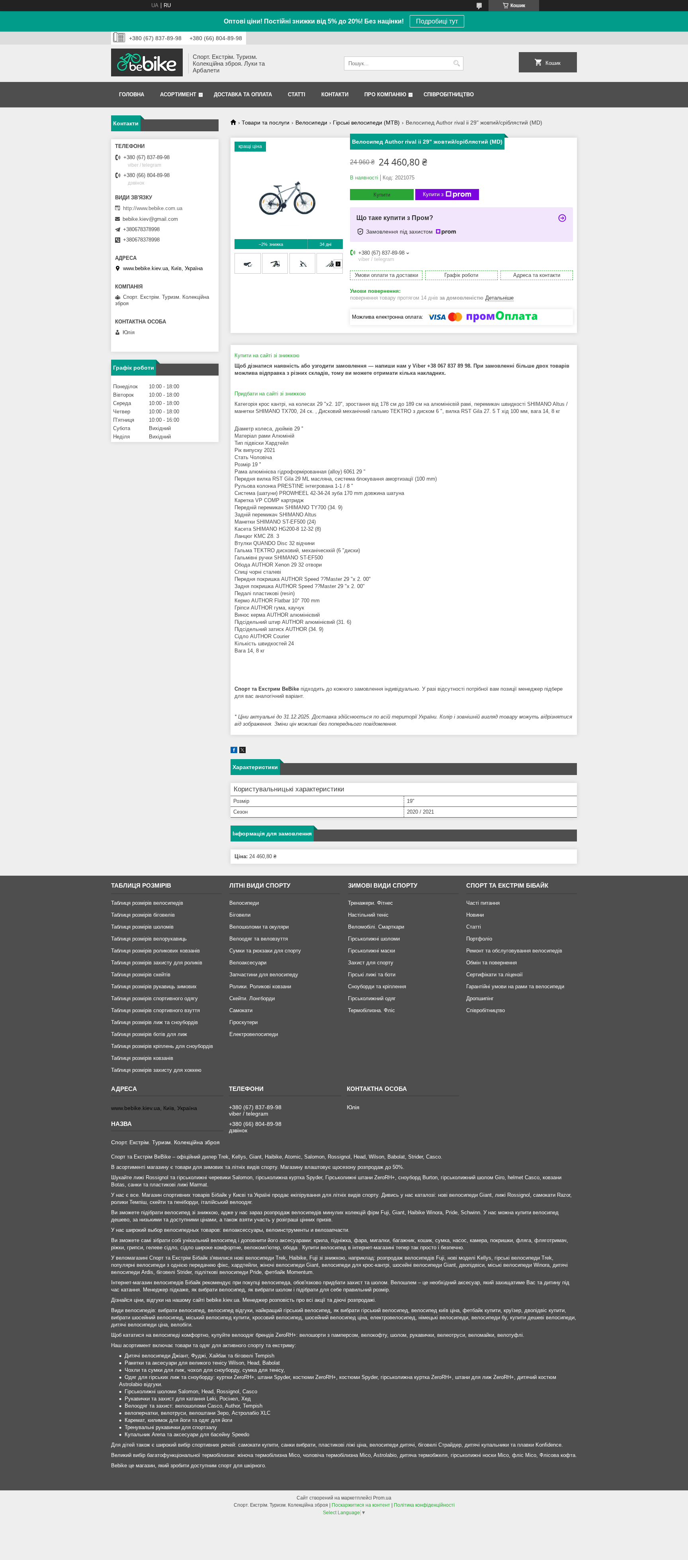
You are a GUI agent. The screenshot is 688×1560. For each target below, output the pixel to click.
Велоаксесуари (247, 963)
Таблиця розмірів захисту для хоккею (156, 1070)
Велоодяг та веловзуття (258, 939)
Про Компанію (385, 94)
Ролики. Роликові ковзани (260, 986)
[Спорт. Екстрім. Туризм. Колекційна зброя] (147, 63)
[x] (242, 751)
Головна (131, 94)
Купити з (433, 194)
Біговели (239, 915)
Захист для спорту (370, 963)
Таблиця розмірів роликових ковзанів (155, 951)
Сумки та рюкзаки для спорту (265, 951)
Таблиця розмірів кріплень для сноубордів (162, 1046)
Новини (475, 915)
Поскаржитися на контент (361, 1505)
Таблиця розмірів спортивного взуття (155, 1010)
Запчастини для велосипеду (263, 975)
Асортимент (178, 94)
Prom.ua (382, 1498)
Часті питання (483, 903)
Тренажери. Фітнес (370, 903)
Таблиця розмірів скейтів (140, 975)
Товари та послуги (265, 122)
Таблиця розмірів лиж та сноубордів (154, 1022)
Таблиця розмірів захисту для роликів (156, 963)
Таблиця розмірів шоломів (142, 927)
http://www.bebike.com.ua (152, 208)
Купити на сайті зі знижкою (267, 355)
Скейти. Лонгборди (252, 998)
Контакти (334, 94)
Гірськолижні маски (371, 951)
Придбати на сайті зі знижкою (270, 394)
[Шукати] (456, 63)
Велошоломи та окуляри (259, 927)
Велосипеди (311, 122)
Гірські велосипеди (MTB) (366, 122)
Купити (381, 195)
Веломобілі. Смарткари (376, 927)
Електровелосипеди (253, 1034)
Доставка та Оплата (243, 94)
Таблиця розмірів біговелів (143, 915)
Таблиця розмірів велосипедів (147, 903)
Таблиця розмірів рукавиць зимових (154, 986)
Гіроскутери (243, 1022)
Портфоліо (479, 939)
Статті (296, 94)
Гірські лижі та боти (371, 975)
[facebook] (234, 751)
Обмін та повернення (491, 963)
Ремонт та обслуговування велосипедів (514, 951)
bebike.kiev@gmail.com (150, 219)
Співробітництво (449, 94)
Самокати (240, 1010)
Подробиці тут (437, 21)
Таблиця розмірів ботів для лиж (149, 1034)
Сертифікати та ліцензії (494, 975)
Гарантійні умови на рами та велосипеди (515, 986)
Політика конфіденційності (424, 1505)
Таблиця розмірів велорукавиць (149, 939)
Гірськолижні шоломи (374, 939)
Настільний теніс (368, 915)
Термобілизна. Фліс (371, 1010)
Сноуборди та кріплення (377, 986)
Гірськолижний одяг (372, 998)
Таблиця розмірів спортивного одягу (154, 998)
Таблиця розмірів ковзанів (142, 1058)
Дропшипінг (480, 998)
